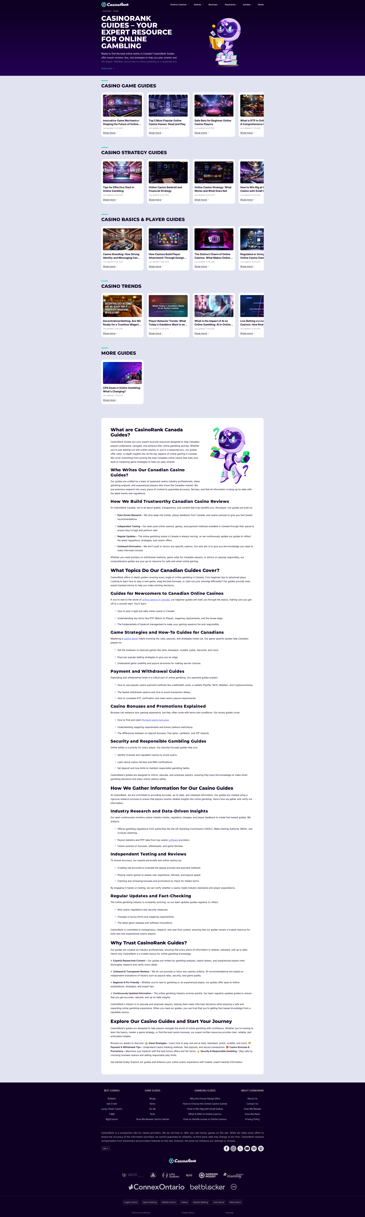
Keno (152, 1103)
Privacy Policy (252, 1119)
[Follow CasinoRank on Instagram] (233, 1148)
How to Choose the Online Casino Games (205, 1103)
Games (197, 4)
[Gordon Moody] (208, 1175)
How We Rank (252, 1114)
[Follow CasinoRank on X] (240, 1148)
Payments (230, 4)
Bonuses (213, 4)
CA (104, 1148)
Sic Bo (152, 1108)
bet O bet (112, 1103)
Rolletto (112, 1098)
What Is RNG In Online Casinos (205, 1114)
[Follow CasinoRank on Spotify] (254, 1148)
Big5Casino (112, 1119)
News (261, 4)
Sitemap (229, 1212)
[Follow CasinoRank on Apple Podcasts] (261, 1148)
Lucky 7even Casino (111, 1108)
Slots (152, 1114)
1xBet (112, 1114)
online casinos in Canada (156, 599)
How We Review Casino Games (152, 1119)
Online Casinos (178, 4)
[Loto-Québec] (170, 1175)
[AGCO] (133, 1175)
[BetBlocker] (207, 1187)
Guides (246, 4)
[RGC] (189, 1175)
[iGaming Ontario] (233, 1175)
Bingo (152, 1098)
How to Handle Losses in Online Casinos (205, 1119)
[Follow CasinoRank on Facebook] (226, 1148)
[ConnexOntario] (156, 1187)
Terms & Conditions (141, 1212)
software (173, 840)
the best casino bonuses (155, 720)
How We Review (252, 1108)
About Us (252, 1098)
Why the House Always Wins (205, 1098)
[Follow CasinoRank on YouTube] (247, 1148)
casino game (131, 638)
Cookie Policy (188, 1212)
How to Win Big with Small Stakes (205, 1108)
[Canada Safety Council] (153, 1175)
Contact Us (252, 1103)
